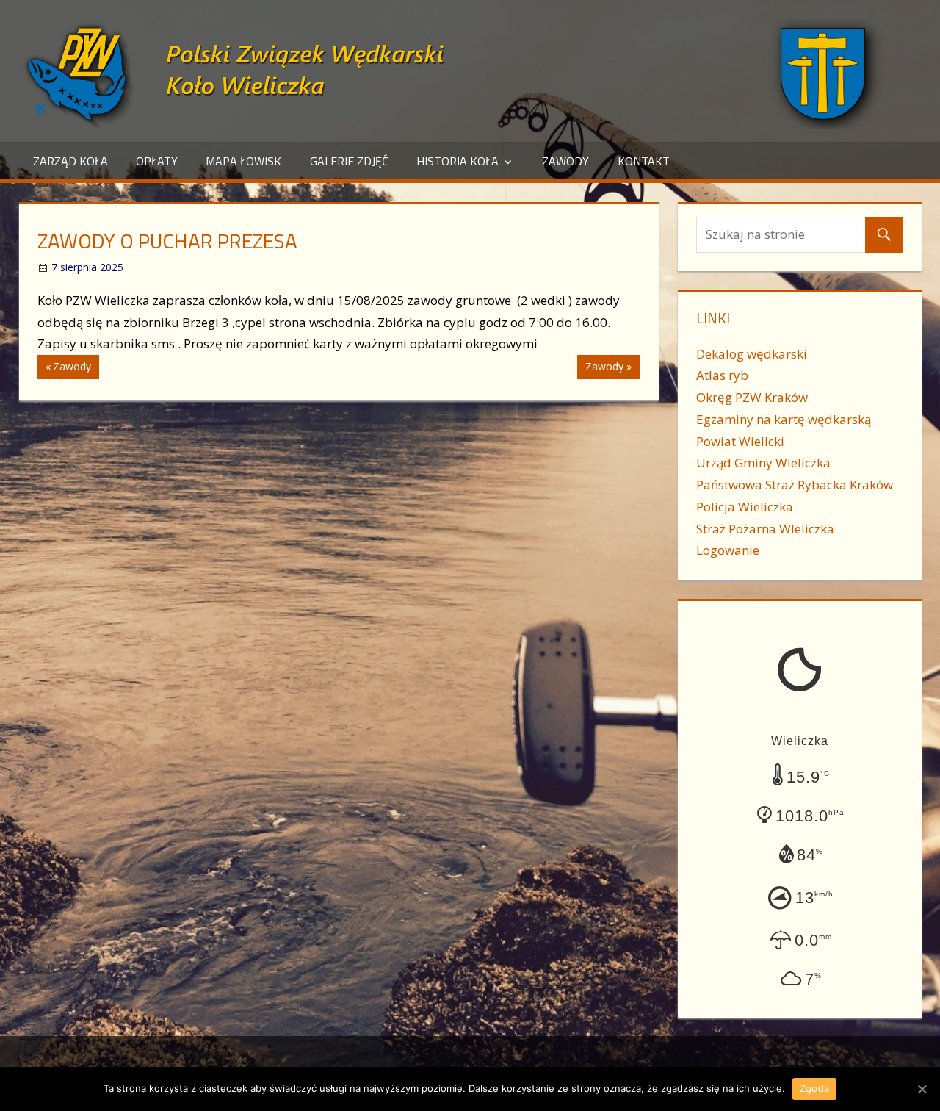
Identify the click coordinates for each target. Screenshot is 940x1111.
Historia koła (457, 161)
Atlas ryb (722, 375)
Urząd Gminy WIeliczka (763, 462)
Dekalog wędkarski (751, 353)
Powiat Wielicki (740, 441)
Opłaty (157, 161)
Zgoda (814, 1088)
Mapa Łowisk (243, 161)
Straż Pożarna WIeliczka (765, 528)
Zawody (565, 161)
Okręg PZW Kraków (752, 397)
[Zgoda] (921, 1089)
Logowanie (727, 550)
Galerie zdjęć (349, 161)
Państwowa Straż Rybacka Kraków (794, 484)
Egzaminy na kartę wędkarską (783, 419)
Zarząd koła (70, 161)
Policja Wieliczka (744, 506)
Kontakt (644, 161)
